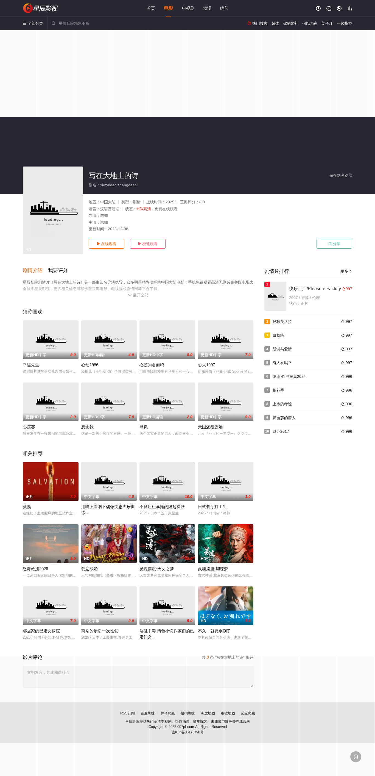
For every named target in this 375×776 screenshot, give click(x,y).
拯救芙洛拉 (282, 321)
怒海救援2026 (35, 568)
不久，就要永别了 (214, 630)
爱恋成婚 (89, 568)
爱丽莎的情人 (284, 417)
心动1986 (89, 364)
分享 (334, 244)
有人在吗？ (282, 363)
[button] (35, 270)
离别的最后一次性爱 (99, 630)
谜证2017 (281, 431)
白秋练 (278, 335)
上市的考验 (282, 404)
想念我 (87, 427)
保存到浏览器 (340, 175)
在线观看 (106, 244)
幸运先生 (31, 364)
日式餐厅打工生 (212, 506)
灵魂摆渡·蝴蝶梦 (213, 568)
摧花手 (278, 390)
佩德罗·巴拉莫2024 (289, 376)
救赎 (27, 506)
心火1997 (206, 364)
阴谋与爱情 (282, 349)
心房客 (29, 427)
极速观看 (148, 244)
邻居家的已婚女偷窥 (41, 630)
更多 (346, 271)
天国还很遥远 (210, 427)
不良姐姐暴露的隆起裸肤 (162, 506)
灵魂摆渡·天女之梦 (156, 568)
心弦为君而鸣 (151, 364)
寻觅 (143, 427)
